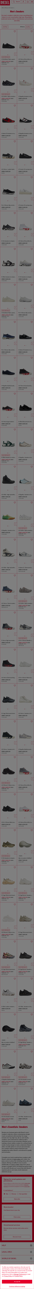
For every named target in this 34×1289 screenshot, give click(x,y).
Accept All (17, 1281)
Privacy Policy (8, 1276)
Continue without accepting (17, 1286)
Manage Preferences (20, 1274)
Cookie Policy (18, 1276)
